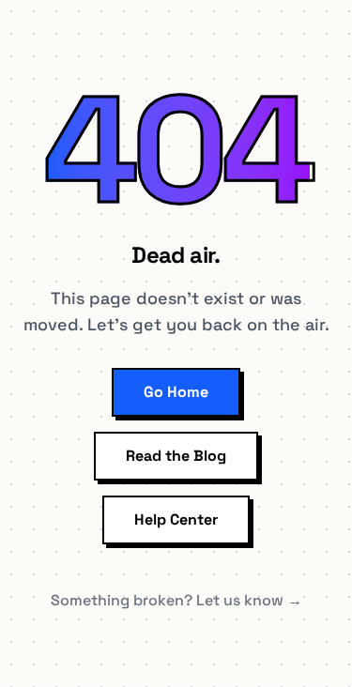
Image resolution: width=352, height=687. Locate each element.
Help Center (176, 519)
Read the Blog (176, 456)
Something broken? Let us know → (176, 600)
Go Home (176, 392)
